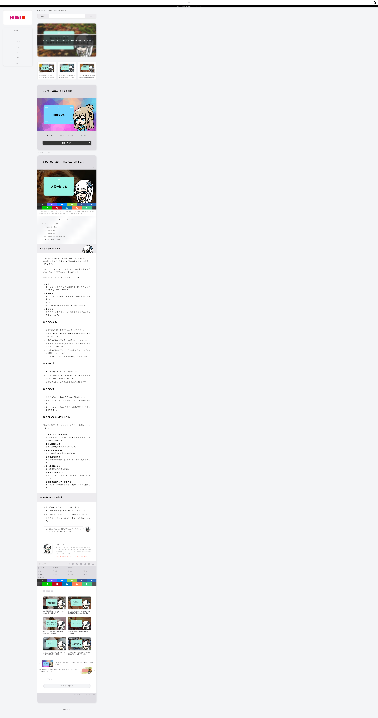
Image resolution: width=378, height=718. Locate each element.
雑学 (70, 568)
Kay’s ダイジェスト (52, 224)
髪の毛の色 (52, 233)
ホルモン (42, 571)
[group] (66, 40)
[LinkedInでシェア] (67, 208)
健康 (70, 571)
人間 (56, 571)
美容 (56, 574)
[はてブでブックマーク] (91, 204)
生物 (41, 574)
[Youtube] (81, 564)
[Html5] (93, 564)
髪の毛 (42, 577)
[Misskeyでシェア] (72, 204)
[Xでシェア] (42, 204)
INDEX (64, 220)
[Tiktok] (85, 564)
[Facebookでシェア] (82, 204)
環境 (85, 571)
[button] (92, 70)
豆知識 (57, 568)
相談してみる (67, 143)
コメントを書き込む (67, 686)
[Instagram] (73, 564)
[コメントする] (87, 208)
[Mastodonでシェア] (52, 204)
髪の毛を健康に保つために (57, 236)
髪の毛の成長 (52, 227)
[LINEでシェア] (47, 208)
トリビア (42, 568)
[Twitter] (69, 564)
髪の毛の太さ (52, 230)
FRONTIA (66, 709)
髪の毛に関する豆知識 (53, 239)
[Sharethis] (89, 564)
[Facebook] (77, 564)
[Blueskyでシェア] (62, 204)
